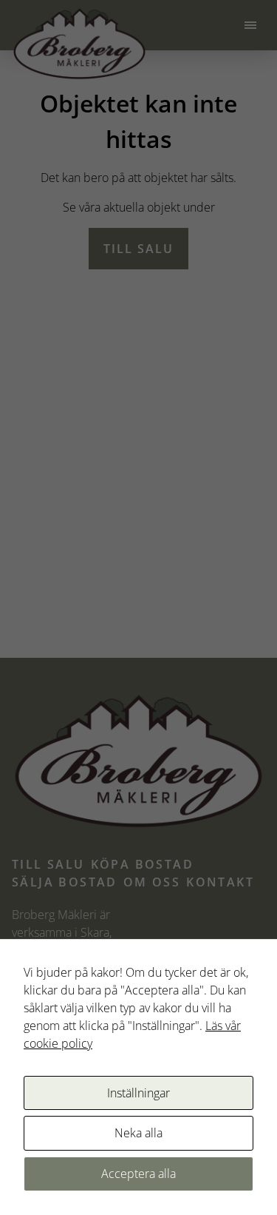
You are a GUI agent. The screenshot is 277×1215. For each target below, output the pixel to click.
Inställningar (138, 1093)
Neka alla (138, 1133)
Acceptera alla (138, 1173)
